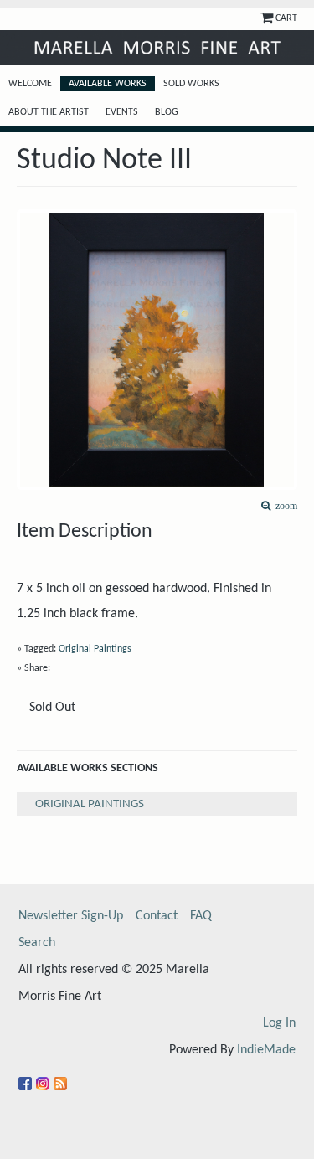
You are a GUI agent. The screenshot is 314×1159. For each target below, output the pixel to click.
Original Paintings (95, 649)
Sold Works (191, 84)
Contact (157, 916)
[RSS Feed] (62, 1077)
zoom (283, 506)
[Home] (157, 47)
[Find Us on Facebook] (27, 1077)
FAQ (201, 916)
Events (122, 112)
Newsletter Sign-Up (70, 916)
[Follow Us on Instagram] (45, 1077)
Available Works (108, 84)
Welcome (30, 84)
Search (36, 943)
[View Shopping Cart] (267, 18)
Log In (279, 1023)
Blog (166, 112)
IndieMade (266, 1050)
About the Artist (48, 112)
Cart (286, 18)
